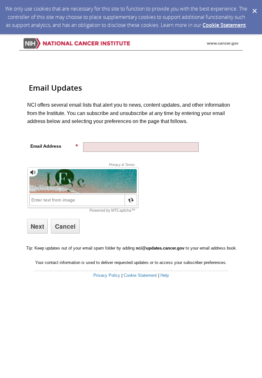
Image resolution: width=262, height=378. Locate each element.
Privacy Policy (106, 275)
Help (164, 275)
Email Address (45, 146)
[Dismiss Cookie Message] (254, 6)
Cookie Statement (224, 25)
